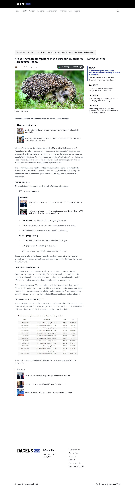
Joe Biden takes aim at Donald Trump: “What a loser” (45, 384)
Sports (77, 11)
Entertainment (52, 11)
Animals (63, 11)
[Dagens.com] (67, 4)
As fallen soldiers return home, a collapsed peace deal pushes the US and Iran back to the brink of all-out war (56, 212)
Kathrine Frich (22, 67)
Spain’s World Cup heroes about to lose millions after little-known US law (55, 204)
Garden (32, 11)
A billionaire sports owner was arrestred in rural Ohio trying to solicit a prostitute (52, 131)
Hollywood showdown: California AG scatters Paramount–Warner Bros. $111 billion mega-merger (53, 140)
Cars (70, 11)
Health (24, 11)
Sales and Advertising (77, 467)
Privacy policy (74, 450)
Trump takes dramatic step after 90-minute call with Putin (47, 376)
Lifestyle (41, 11)
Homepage (21, 52)
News (17, 11)
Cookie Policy (74, 453)
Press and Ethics (75, 463)
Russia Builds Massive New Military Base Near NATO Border (48, 393)
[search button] (118, 11)
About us (72, 456)
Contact (72, 460)
